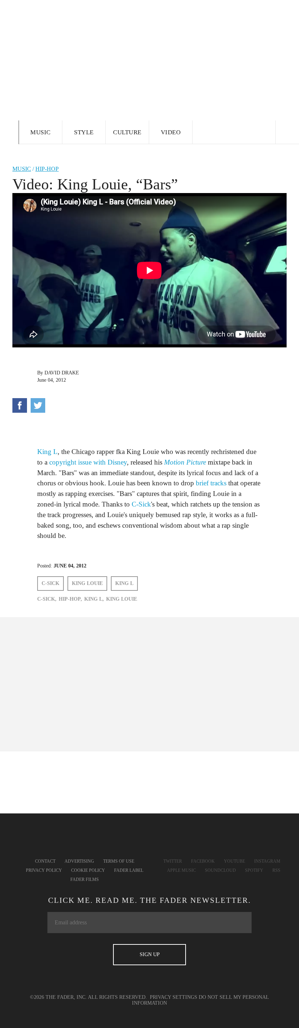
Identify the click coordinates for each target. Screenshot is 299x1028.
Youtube (234, 861)
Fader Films (84, 879)
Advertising (79, 861)
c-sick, (47, 599)
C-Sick (141, 504)
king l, (94, 599)
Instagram (267, 861)
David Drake (61, 373)
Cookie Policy (88, 870)
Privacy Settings (173, 997)
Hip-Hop (47, 169)
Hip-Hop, (70, 599)
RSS (276, 870)
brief (202, 483)
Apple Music (181, 870)
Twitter (172, 861)
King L (47, 451)
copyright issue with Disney (88, 462)
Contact (45, 861)
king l (124, 583)
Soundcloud (220, 870)
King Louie (87, 583)
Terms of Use (118, 861)
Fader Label (128, 870)
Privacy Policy (44, 870)
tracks (218, 483)
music (21, 169)
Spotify (254, 870)
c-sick (50, 583)
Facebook (203, 861)
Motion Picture (185, 462)
